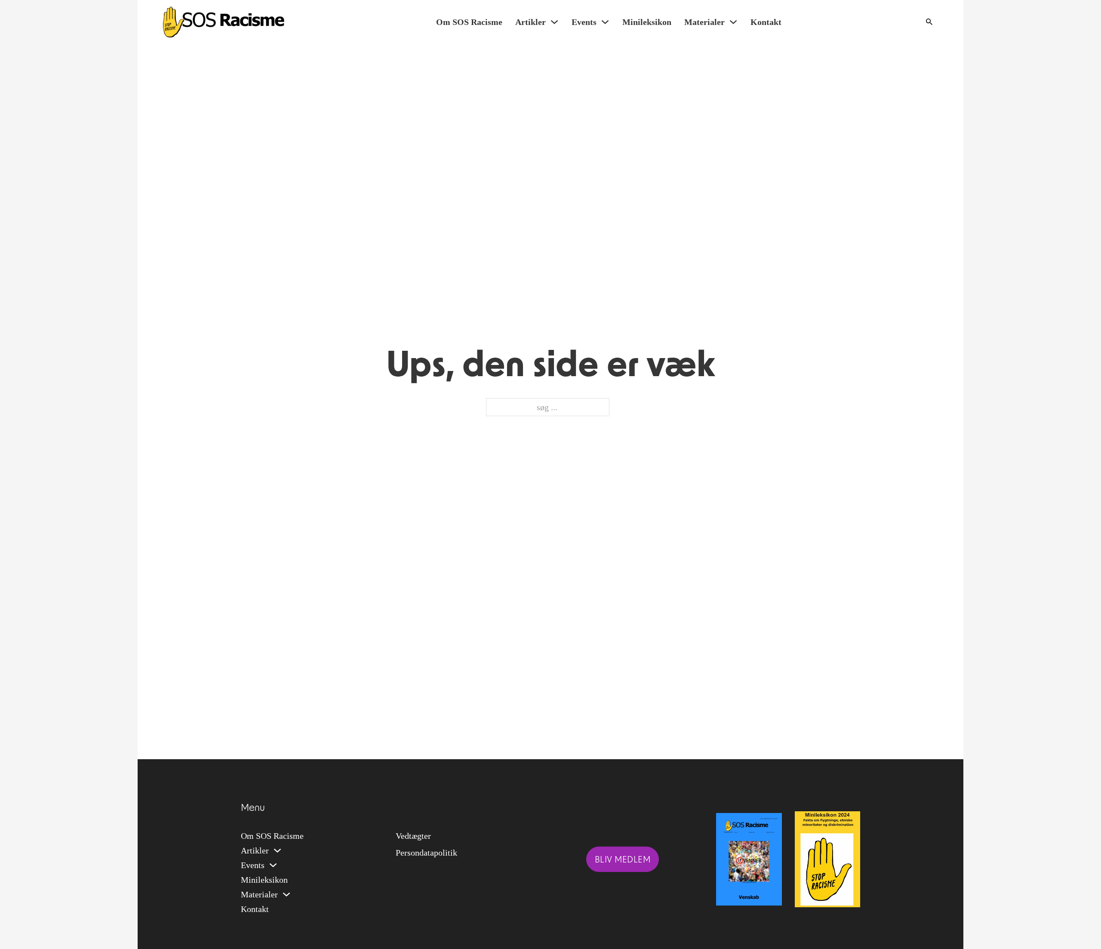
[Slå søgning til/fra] (929, 22)
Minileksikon (646, 22)
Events (584, 22)
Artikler (530, 22)
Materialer (704, 22)
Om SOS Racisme (469, 22)
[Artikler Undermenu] (554, 22)
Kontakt (765, 22)
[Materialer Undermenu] (733, 22)
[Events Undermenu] (605, 22)
